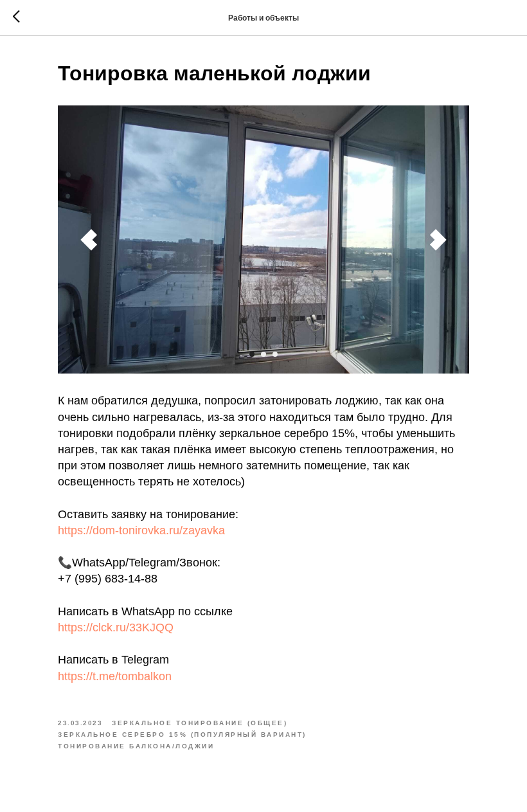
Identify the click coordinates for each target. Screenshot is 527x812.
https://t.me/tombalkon (115, 676)
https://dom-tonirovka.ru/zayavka (141, 530)
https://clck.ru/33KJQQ (116, 627)
